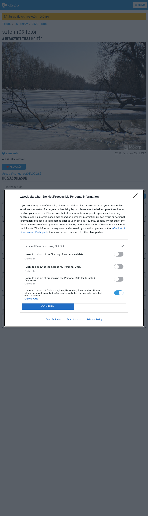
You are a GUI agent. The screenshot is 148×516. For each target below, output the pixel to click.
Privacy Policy (94, 319)
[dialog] (74, 258)
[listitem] (74, 246)
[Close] (136, 197)
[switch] (118, 254)
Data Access (74, 319)
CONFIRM (48, 306)
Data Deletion (53, 319)
